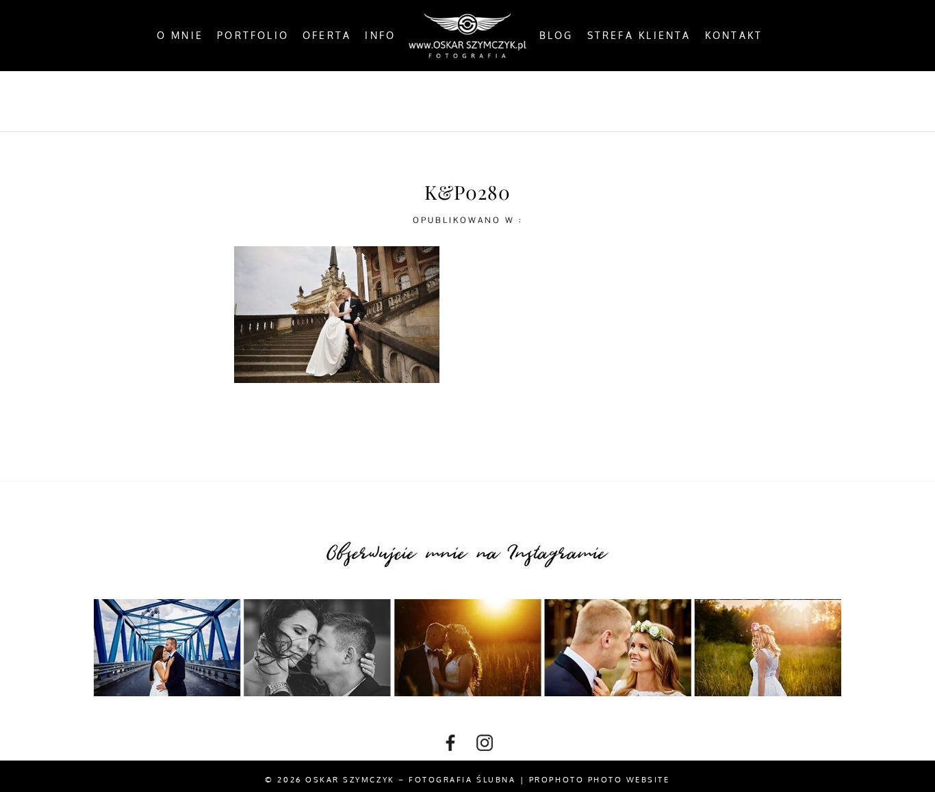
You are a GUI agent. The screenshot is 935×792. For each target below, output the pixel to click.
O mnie (180, 35)
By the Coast (402, 100)
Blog (556, 35)
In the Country (606, 100)
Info (380, 35)
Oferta (327, 35)
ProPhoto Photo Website (599, 779)
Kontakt (734, 35)
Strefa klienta (639, 35)
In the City (500, 100)
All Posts (308, 100)
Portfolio (253, 35)
